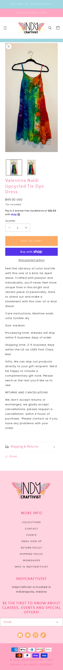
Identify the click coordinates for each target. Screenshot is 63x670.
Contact (31, 528)
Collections (31, 522)
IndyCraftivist (33, 660)
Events (31, 535)
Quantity (10, 220)
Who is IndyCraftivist (31, 566)
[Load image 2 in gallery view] (31, 167)
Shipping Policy (31, 554)
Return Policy (31, 547)
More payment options (31, 260)
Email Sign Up (32, 541)
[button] (5, 28)
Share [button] (13, 456)
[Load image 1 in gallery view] (14, 167)
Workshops (31, 560)
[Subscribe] (57, 622)
